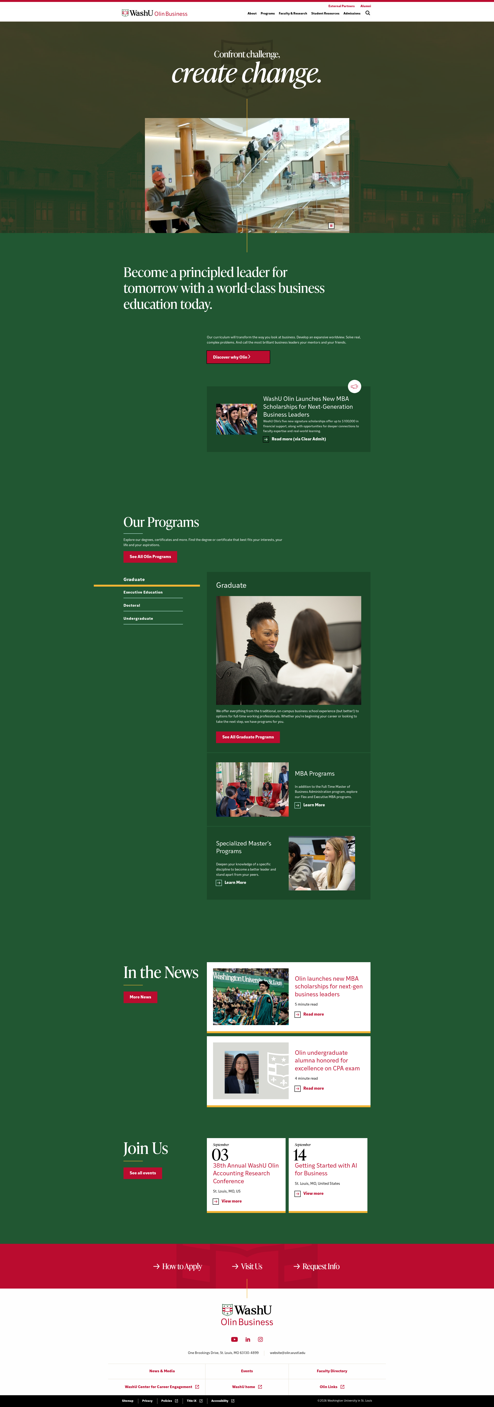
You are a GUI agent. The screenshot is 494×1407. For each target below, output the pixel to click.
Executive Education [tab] (143, 593)
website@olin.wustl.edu (287, 1353)
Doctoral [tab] (132, 606)
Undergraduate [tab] (138, 619)
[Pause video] (331, 225)
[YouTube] (234, 1341)
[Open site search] (368, 13)
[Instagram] (260, 1341)
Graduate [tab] (134, 580)
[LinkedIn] (248, 1341)
